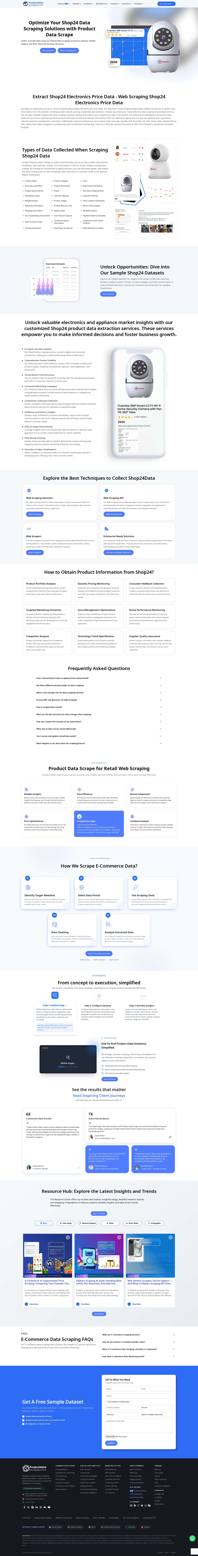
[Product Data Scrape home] (32, 4)
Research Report (89, 1223)
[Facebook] (24, 1507)
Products (62, 4)
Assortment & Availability (88, 1476)
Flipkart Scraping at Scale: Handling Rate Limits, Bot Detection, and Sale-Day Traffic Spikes (98, 1283)
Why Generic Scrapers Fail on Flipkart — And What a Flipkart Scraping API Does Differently (150, 1283)
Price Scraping (60, 1479)
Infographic (156, 1223)
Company (137, 4)
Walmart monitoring (63, 1518)
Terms (167, 1553)
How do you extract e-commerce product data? (123, 1342)
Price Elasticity (110, 1493)
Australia (130, 1527)
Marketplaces (101, 4)
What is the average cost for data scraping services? (60, 692)
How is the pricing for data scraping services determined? (62, 678)
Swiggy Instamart (135, 1479)
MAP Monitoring (110, 1469)
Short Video (133, 1223)
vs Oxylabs (158, 1497)
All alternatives (159, 1504)
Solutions (75, 4)
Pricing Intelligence (62, 1469)
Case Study (67, 1223)
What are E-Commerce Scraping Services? (121, 1334)
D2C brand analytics (131, 1518)
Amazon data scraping (42, 1518)
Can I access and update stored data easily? (56, 736)
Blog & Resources (161, 1479)
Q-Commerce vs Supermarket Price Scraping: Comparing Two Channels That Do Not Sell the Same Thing (47, 1283)
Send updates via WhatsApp (118, 1402)
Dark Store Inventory (137, 1483)
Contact (157, 1476)
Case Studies (159, 1473)
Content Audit (85, 1473)
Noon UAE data (99, 1518)
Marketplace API (149, 1518)
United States (55, 1527)
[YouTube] (49, 1507)
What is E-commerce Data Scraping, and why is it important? (129, 1349)
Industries (87, 4)
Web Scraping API (61, 1489)
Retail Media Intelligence (88, 1493)
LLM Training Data (136, 1494)
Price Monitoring (61, 1476)
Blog (45, 1223)
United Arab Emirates (110, 1527)
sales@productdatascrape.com (34, 1499)
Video (111, 1223)
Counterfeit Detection (112, 1479)
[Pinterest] (32, 1507)
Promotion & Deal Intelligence (66, 1486)
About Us (158, 1469)
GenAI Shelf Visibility (136, 1497)
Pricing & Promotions (87, 1479)
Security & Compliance (162, 1486)
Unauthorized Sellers (112, 1483)
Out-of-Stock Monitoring (88, 1489)
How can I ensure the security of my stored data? (58, 721)
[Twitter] (28, 1507)
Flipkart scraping (82, 1518)
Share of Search (85, 1469)
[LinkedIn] (36, 1507)
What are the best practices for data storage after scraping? (63, 714)
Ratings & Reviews (86, 1486)
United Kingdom (75, 1527)
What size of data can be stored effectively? (56, 729)
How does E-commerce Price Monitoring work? (123, 1356)
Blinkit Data (134, 1473)
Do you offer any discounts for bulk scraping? (56, 700)
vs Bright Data (159, 1494)
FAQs (156, 1483)
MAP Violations (110, 1473)
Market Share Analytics (88, 1483)
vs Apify (157, 1501)
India (92, 1527)
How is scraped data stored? (49, 707)
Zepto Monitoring (136, 1476)
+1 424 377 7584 (29, 1502)
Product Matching (111, 1486)
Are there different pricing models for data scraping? (60, 685)
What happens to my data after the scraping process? (60, 743)
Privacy (160, 1553)
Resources (126, 4)
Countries (113, 4)
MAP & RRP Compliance (113, 1476)
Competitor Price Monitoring (65, 1473)
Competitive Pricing (111, 1489)
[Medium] (45, 1507)
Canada (145, 1527)
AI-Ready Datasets (138, 1491)
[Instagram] (40, 1507)
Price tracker (114, 1518)
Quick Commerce (135, 1469)
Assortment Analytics (63, 1483)
